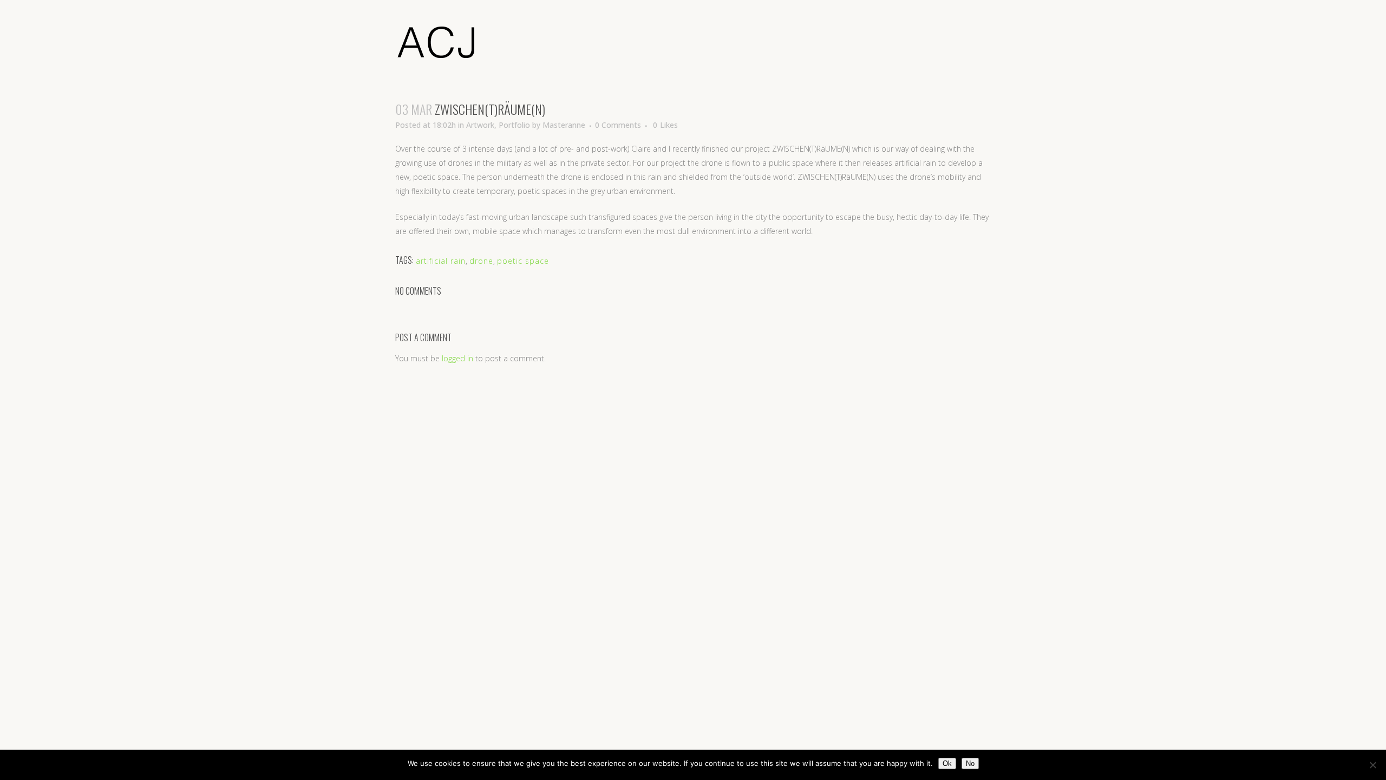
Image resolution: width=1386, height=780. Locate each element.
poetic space (523, 261)
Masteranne (563, 125)
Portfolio (514, 125)
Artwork (480, 125)
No (970, 763)
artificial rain (441, 261)
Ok (947, 763)
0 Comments (618, 125)
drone (481, 261)
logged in (457, 358)
